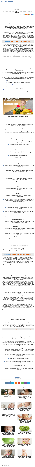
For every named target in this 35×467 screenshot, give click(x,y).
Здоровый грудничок (7, 1)
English (2, 7)
